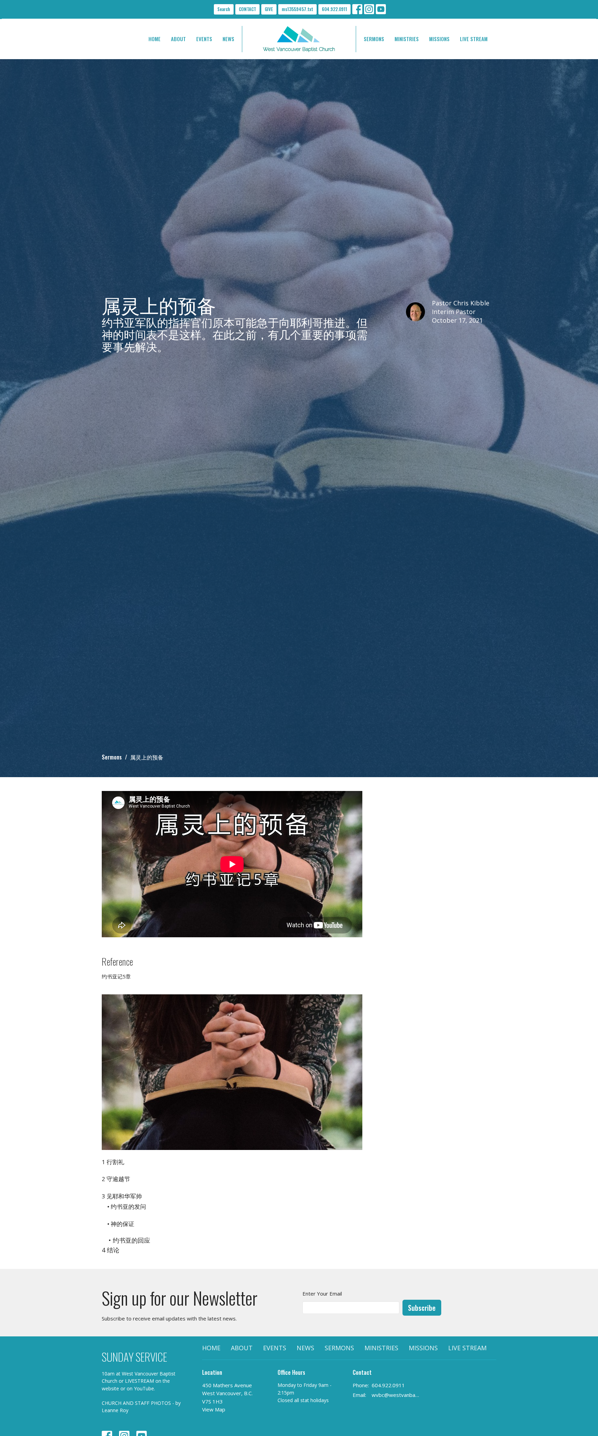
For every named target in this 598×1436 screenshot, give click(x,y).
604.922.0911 (334, 9)
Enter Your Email (322, 1293)
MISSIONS (439, 39)
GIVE (269, 9)
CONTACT (247, 9)
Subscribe (422, 1307)
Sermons (112, 757)
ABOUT (178, 39)
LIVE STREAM (474, 39)
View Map (213, 1409)
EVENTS (204, 39)
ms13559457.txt (297, 9)
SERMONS (374, 39)
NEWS (228, 39)
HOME (154, 39)
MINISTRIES (407, 39)
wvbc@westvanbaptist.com (396, 1394)
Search (223, 9)
